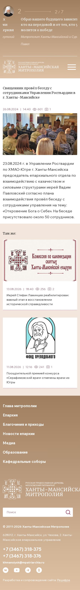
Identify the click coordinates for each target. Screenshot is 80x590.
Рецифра (63, 580)
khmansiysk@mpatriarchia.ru (23, 562)
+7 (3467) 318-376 (22, 556)
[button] (38, 11)
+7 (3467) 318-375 (22, 549)
